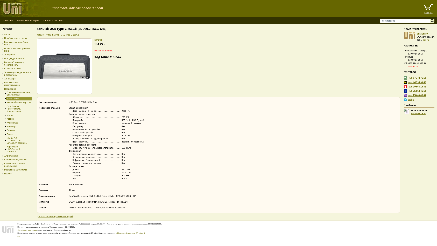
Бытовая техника (12, 68)
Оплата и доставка (53, 20)
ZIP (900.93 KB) (418, 113)
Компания (8, 20)
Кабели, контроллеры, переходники (15, 164)
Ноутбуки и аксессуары (15, 38)
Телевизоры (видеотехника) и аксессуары (17, 73)
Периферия (10, 89)
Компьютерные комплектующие (12, 83)
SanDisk (98, 40)
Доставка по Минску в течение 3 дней (55, 216)
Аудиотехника (11, 156)
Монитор (11, 126)
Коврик (10, 119)
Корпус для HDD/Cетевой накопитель (13, 149)
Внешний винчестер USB (19, 102)
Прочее (8, 174)
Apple (7, 34)
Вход (19, 236)
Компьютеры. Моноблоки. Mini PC (16, 43)
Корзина (428, 13)
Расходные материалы (15, 170)
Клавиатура (12, 123)
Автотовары (10, 79)
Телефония (9, 54)
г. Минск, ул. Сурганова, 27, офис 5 (130, 233)
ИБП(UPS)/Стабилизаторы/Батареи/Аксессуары (17, 140)
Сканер (10, 134)
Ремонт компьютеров (28, 20)
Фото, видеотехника (14, 58)
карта (426, 40)
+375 (417, 77)
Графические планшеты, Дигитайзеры (19, 93)
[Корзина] (428, 7)
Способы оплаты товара (27, 230)
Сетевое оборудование (15, 160)
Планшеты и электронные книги (17, 49)
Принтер (11, 130)
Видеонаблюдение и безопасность (14, 63)
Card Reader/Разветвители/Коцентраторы (14, 109)
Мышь (10, 115)
